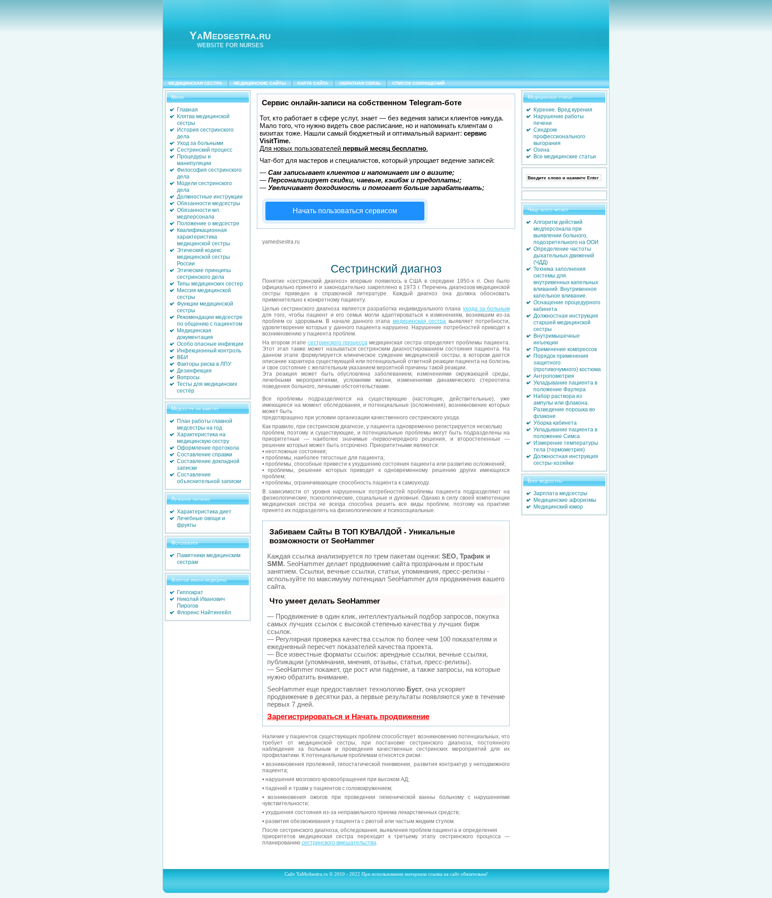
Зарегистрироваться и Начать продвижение (348, 716)
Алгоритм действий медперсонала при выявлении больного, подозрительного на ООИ (566, 232)
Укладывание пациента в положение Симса (565, 432)
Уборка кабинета (555, 423)
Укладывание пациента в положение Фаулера (565, 386)
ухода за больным (486, 309)
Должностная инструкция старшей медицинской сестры (565, 322)
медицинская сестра (419, 321)
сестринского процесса (337, 342)
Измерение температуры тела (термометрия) (565, 446)
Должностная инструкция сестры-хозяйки (565, 459)
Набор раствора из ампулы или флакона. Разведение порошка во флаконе (564, 406)
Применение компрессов (565, 349)
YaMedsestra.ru (230, 35)
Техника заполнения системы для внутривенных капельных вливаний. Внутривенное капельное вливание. (565, 282)
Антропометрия (553, 376)
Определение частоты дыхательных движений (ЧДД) (563, 255)
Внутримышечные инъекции (556, 339)
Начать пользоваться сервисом (345, 211)
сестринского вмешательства (339, 843)
